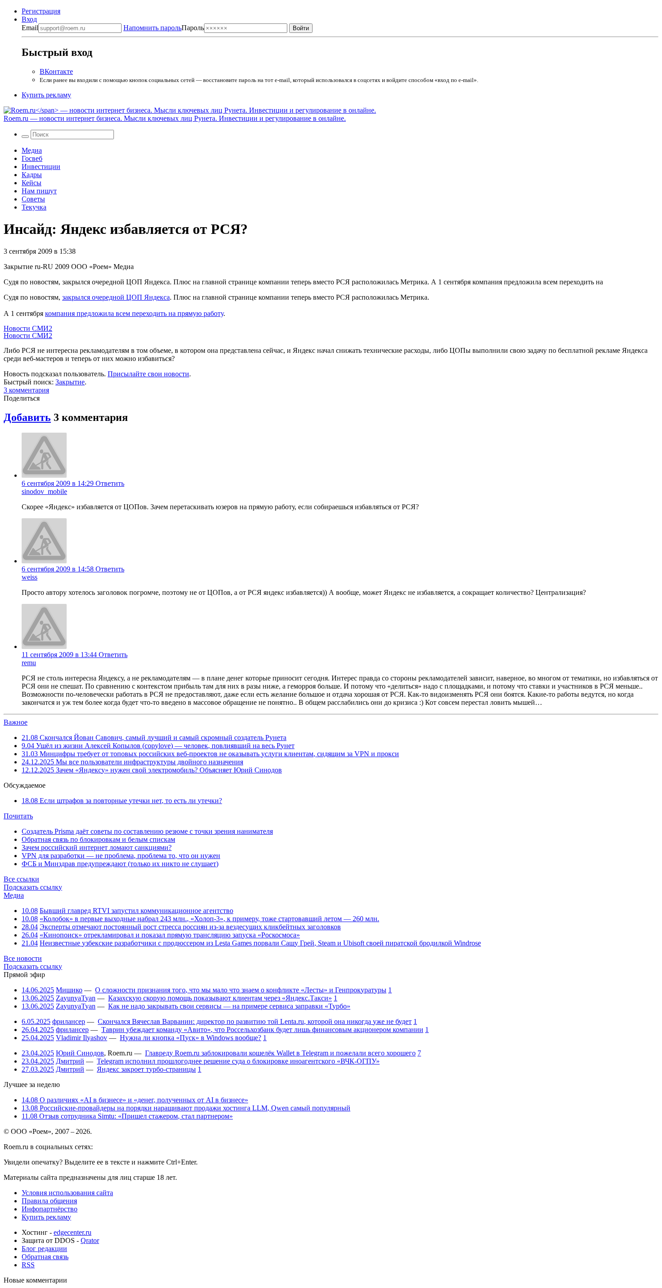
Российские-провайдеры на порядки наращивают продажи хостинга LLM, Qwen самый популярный (186, 1108)
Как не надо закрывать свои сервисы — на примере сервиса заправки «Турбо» (229, 1006)
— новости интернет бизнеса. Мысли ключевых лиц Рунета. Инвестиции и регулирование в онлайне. (175, 118)
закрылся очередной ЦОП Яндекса (116, 297)
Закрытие (70, 382)
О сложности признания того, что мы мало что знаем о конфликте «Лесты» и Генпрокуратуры (240, 990)
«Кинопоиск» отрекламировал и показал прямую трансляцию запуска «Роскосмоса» (170, 935)
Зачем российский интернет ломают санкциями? (97, 847)
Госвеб (32, 158)
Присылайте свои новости (148, 374)
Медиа (32, 150)
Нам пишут (39, 191)
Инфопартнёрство (49, 1209)
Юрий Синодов (80, 1053)
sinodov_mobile (44, 491)
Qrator (90, 1240)
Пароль (163, 28)
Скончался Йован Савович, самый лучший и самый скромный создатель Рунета (154, 737)
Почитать (18, 816)
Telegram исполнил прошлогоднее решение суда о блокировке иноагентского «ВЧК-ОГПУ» (238, 1061)
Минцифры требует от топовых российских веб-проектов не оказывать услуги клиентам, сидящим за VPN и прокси (210, 754)
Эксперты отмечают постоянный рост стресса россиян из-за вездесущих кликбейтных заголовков (190, 927)
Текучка (34, 207)
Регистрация (41, 11)
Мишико (69, 990)
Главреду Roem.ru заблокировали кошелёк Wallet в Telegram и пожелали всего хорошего (280, 1053)
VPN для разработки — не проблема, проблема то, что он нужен (121, 855)
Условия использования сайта (67, 1193)
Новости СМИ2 (28, 328)
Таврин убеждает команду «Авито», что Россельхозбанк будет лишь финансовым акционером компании (262, 1029)
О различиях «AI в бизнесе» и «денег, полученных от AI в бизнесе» (135, 1100)
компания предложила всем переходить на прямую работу (134, 313)
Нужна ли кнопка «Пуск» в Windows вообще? (190, 1037)
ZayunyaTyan (75, 998)
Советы (33, 199)
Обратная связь (45, 1257)
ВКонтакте (56, 71)
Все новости (23, 958)
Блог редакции (44, 1248)
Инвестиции (41, 166)
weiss (29, 577)
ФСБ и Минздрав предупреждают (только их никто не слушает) (120, 864)
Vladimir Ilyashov (81, 1037)
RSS (28, 1265)
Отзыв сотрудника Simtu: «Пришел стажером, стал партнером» (127, 1116)
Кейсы (31, 183)
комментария (26, 390)
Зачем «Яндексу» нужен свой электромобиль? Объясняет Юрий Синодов (152, 770)
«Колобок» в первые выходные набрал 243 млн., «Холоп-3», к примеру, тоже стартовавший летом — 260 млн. (209, 919)
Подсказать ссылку (33, 887)
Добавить (27, 417)
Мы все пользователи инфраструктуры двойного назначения (132, 762)
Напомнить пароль (152, 28)
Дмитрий (70, 1061)
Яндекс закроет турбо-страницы (146, 1069)
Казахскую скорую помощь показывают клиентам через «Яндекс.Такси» (220, 998)
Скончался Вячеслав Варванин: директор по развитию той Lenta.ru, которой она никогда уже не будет (255, 1021)
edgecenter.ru (72, 1232)
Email (30, 28)
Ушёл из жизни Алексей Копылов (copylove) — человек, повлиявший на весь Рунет (158, 745)
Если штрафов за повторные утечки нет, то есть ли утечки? (122, 800)
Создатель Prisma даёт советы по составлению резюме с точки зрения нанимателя (147, 831)
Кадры (32, 174)
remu (29, 663)
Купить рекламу (46, 95)
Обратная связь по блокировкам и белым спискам (98, 839)
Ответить (109, 483)
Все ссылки (21, 879)
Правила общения (49, 1201)
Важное (15, 722)
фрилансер (68, 1021)
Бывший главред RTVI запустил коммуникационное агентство (136, 910)
